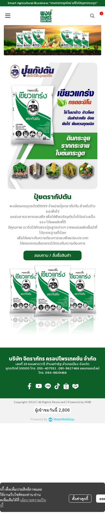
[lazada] (75, 386)
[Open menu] (8, 16)
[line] (48, 386)
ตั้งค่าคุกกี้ (80, 498)
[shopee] (66, 386)
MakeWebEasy (64, 419)
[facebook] (29, 386)
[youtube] (39, 386)
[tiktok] (57, 386)
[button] (92, 15)
